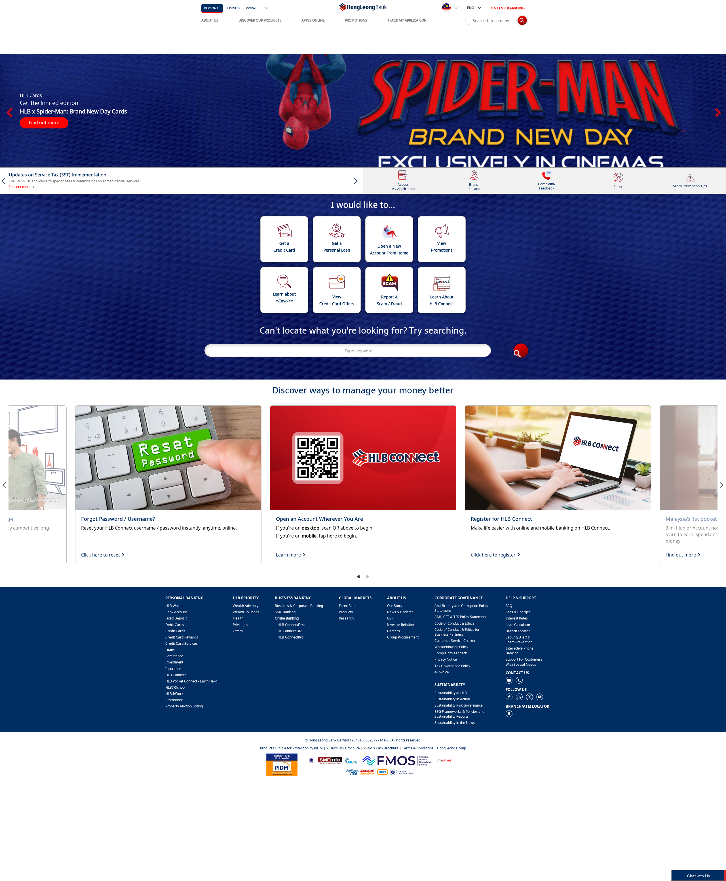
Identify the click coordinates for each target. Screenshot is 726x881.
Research (346, 618)
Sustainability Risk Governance (458, 705)
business (233, 8)
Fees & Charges (518, 612)
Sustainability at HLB (450, 692)
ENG (470, 7)
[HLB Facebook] (509, 696)
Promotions (174, 699)
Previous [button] (8, 110)
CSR (390, 618)
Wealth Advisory (245, 605)
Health (238, 618)
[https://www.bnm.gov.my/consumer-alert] (402, 772)
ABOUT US (209, 20)
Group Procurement (403, 637)
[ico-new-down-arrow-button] (267, 8)
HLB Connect (175, 675)
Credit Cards (175, 631)
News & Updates (400, 612)
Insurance (173, 668)
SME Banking (285, 612)
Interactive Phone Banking (519, 651)
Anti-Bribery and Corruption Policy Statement (461, 608)
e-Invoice (441, 672)
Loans (170, 649)
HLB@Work (174, 693)
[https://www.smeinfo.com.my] (330, 759)
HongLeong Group (451, 748)
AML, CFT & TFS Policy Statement (460, 616)
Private (252, 8)
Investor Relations (401, 624)
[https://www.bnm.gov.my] (311, 760)
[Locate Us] (509, 713)
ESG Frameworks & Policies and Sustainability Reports (459, 714)
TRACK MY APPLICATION (407, 20)
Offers (238, 631)
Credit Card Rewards (181, 637)
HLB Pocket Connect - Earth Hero (191, 681)
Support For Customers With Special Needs (524, 662)
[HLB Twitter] (529, 696)
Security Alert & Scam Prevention (519, 639)
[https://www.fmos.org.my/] (397, 759)
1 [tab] (359, 577)
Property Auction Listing (184, 706)
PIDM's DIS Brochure (343, 748)
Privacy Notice (445, 659)
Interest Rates (517, 618)
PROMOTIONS (356, 20)
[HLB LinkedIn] (519, 696)
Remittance (174, 656)
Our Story (394, 605)
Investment (174, 662)
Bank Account (176, 612)
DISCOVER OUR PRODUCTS (260, 20)
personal (212, 8)
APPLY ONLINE (313, 20)
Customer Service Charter (455, 640)
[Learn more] (363, 485)
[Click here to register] (558, 485)
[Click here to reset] (168, 485)
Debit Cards (174, 624)
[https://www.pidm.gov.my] (281, 764)
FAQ (509, 605)
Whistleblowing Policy (451, 646)
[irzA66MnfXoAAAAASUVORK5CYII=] (519, 680)
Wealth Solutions (246, 612)
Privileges (240, 624)
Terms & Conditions (417, 748)
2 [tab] (367, 577)
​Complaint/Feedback (450, 653)
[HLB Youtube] (539, 696)
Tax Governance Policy (452, 665)
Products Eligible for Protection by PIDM (291, 748)
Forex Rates (348, 605)
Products (346, 612)
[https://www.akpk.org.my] (351, 760)
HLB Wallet (174, 605)
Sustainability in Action (452, 699)
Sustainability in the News (454, 722)
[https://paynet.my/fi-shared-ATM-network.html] (382, 772)
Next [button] (717, 110)
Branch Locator (518, 631)
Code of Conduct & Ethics (454, 623)
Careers (393, 631)
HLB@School (175, 687)
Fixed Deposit (176, 618)
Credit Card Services (181, 643)
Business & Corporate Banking (299, 605)
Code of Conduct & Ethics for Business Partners (457, 632)
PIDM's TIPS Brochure (381, 748)
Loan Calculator (518, 624)
